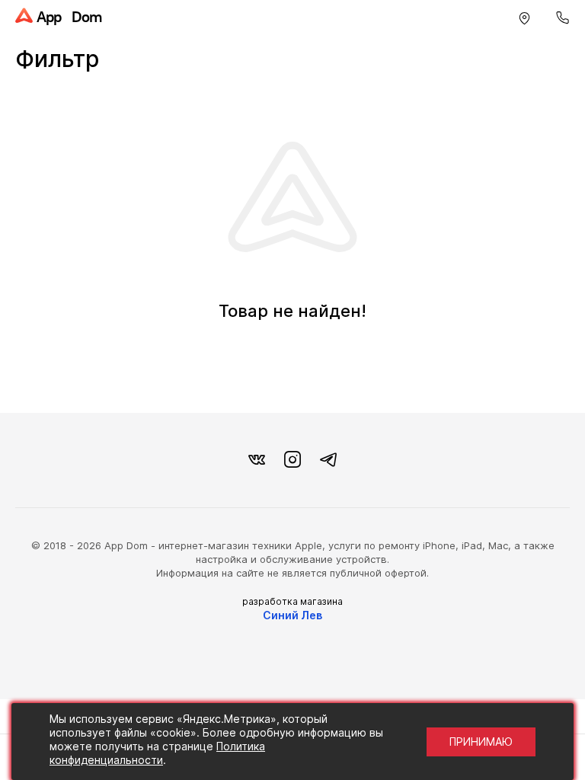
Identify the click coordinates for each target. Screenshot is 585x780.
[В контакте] (256, 460)
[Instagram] (292, 460)
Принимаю (481, 741)
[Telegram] (328, 460)
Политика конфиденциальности (157, 753)
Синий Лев (292, 615)
